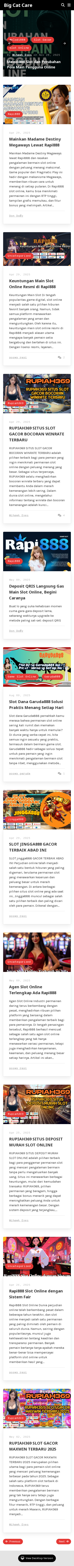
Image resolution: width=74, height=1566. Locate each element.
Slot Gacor (18, 42)
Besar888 (16, 34)
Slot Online (45, 42)
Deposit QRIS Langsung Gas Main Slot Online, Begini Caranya (36, 592)
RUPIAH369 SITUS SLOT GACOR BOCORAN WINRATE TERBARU (36, 434)
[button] (69, 5)
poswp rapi (18, 357)
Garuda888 (52, 676)
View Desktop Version (39, 1558)
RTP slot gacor (44, 34)
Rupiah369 (16, 403)
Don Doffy (16, 216)
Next (62, 1541)
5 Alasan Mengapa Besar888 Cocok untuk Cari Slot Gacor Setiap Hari (32, 61)
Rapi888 (14, 114)
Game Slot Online (22, 676)
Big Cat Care (18, 5)
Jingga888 (16, 819)
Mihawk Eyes (22, 49)
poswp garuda (19, 773)
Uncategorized (19, 256)
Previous (14, 1541)
